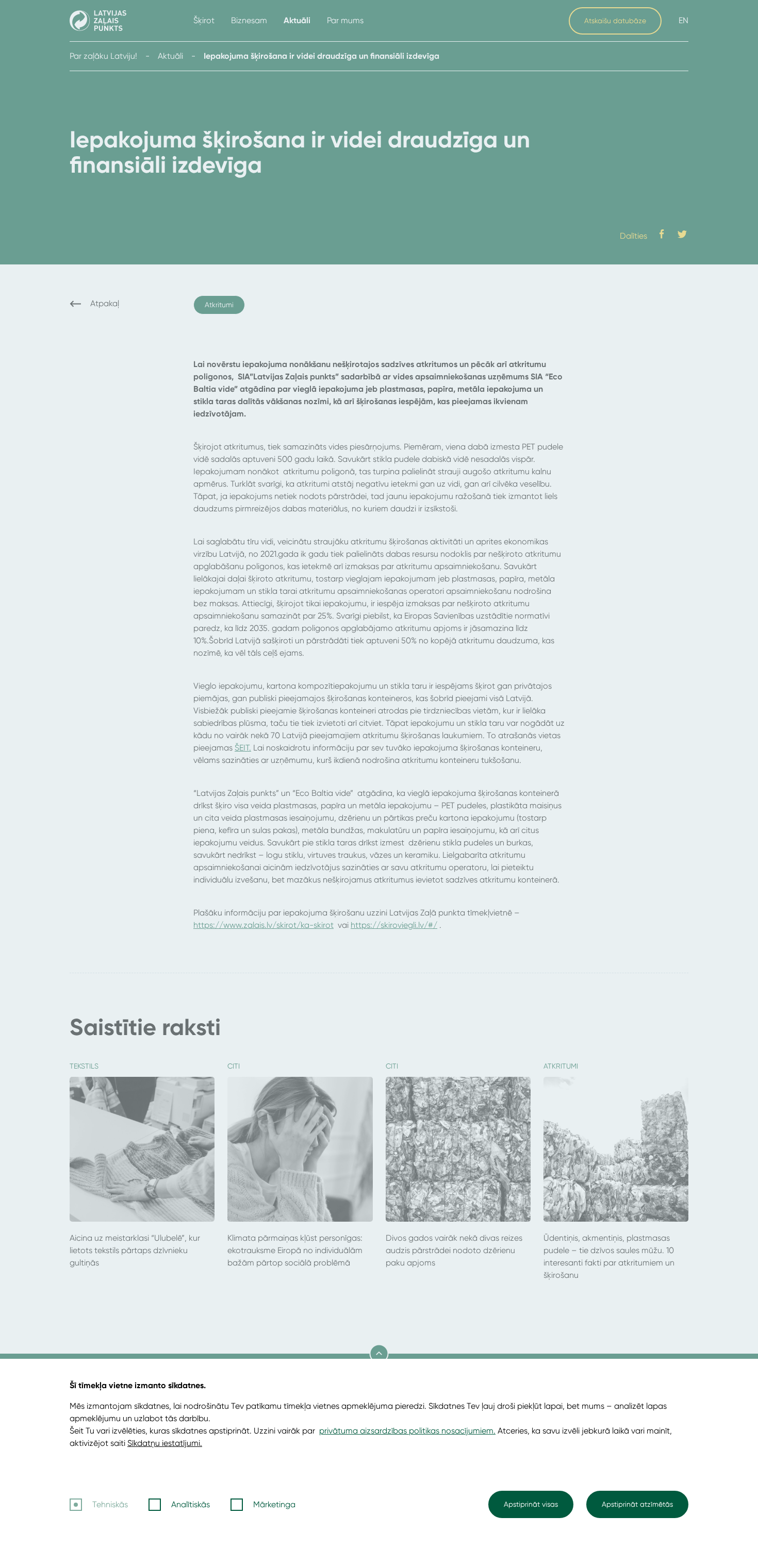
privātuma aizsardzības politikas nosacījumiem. (407, 1431)
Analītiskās (190, 1504)
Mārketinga (274, 1504)
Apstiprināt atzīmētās (637, 1504)
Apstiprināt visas (531, 1504)
